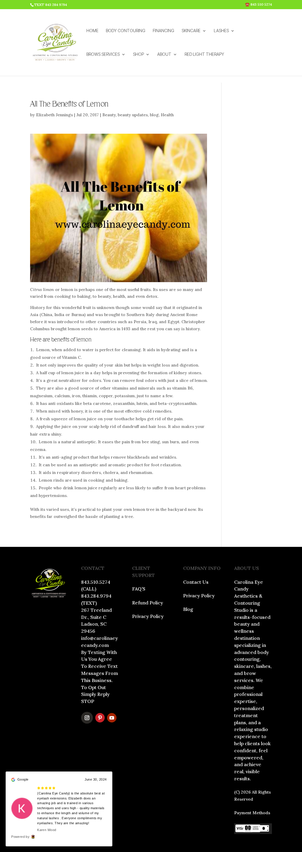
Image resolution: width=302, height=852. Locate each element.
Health (167, 114)
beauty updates (133, 114)
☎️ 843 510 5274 (258, 4)
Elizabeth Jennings (54, 114)
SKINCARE (191, 31)
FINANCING (163, 31)
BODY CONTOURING (125, 31)
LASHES (221, 31)
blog (154, 114)
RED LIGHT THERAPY (204, 54)
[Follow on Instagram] (87, 718)
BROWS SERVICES (103, 54)
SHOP (138, 54)
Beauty (109, 114)
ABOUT (164, 54)
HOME (92, 31)
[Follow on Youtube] (111, 717)
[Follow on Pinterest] (100, 717)
